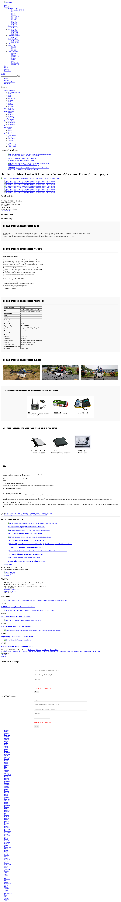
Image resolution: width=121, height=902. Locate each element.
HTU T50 (14, 23)
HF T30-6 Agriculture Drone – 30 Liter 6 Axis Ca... (26, 533)
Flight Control (15, 63)
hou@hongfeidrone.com (11, 591)
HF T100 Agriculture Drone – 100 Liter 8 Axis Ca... (26, 540)
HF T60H (14, 18)
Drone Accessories (13, 51)
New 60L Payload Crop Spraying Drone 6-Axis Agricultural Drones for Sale (25, 515)
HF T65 (13, 19)
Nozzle (13, 59)
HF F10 (13, 47)
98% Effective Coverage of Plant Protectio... (17, 627)
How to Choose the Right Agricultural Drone (17, 646)
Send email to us (5, 210)
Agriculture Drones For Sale (63, 651)
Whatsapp (3, 656)
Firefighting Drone (13, 39)
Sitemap (38, 650)
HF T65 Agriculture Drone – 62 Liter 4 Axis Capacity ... (23, 165)
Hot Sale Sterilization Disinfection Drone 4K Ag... (25, 554)
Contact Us (7, 71)
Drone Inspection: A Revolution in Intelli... (16, 617)
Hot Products (31, 650)
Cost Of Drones (96, 651)
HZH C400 (14, 31)
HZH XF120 (15, 42)
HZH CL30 (14, 27)
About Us (7, 69)
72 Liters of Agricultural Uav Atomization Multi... (26, 547)
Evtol (9, 43)
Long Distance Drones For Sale (27, 651)
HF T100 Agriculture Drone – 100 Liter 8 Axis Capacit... (24, 155)
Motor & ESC (15, 56)
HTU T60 (14, 24)
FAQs (6, 67)
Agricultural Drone (13, 8)
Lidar (12, 61)
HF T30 (13, 15)
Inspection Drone (12, 29)
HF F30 (13, 50)
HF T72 (13, 21)
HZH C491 (14, 34)
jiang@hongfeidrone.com (11, 589)
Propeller (13, 58)
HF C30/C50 (15, 16)
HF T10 (13, 11)
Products (6, 7)
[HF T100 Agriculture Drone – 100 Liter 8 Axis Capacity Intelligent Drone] (29, 537)
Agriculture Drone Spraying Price (81, 651)
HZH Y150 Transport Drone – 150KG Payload (21, 160)
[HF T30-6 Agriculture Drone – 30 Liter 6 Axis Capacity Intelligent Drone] (29, 530)
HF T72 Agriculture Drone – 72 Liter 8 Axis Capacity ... (23, 169)
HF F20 (13, 48)
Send (36, 692)
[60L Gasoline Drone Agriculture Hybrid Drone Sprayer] (24, 557)
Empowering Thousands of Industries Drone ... (18, 636)
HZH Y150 (14, 37)
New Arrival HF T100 (17, 10)
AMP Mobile (45, 650)
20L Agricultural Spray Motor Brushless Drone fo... (26, 527)
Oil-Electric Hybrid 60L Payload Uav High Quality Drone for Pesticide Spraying (29, 513)
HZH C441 (14, 32)
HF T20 (13, 13)
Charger (13, 55)
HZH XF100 (15, 40)
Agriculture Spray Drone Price (9, 651)
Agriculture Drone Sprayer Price (46, 651)
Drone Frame (11, 45)
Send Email (4, 654)
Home (6, 5)
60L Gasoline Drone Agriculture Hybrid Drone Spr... (27, 561)
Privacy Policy (54, 650)
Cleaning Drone (12, 26)
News (6, 66)
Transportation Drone (14, 35)
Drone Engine (15, 64)
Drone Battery (15, 53)
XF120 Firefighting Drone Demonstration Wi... (18, 607)
